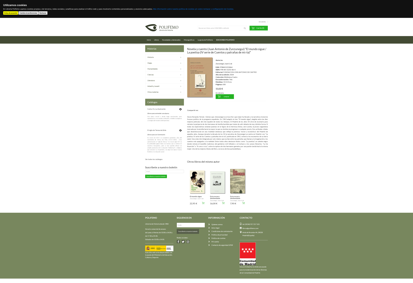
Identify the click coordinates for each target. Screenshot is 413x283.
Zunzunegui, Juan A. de (224, 64)
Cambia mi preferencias (28, 13)
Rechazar (42, 13)
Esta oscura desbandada (215, 197)
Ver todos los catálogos (154, 159)
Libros (156, 40)
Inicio (150, 40)
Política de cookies (218, 238)
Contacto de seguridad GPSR (222, 245)
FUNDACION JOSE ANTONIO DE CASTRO (240, 72)
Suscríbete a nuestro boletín (156, 176)
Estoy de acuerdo (10, 13)
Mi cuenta (215, 242)
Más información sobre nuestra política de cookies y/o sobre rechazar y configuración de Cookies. (193, 9)
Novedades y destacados (171, 40)
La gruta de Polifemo (205, 40)
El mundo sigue (196, 196)
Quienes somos (217, 224)
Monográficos (189, 40)
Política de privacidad (219, 235)
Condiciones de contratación (222, 231)
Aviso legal (215, 228)
